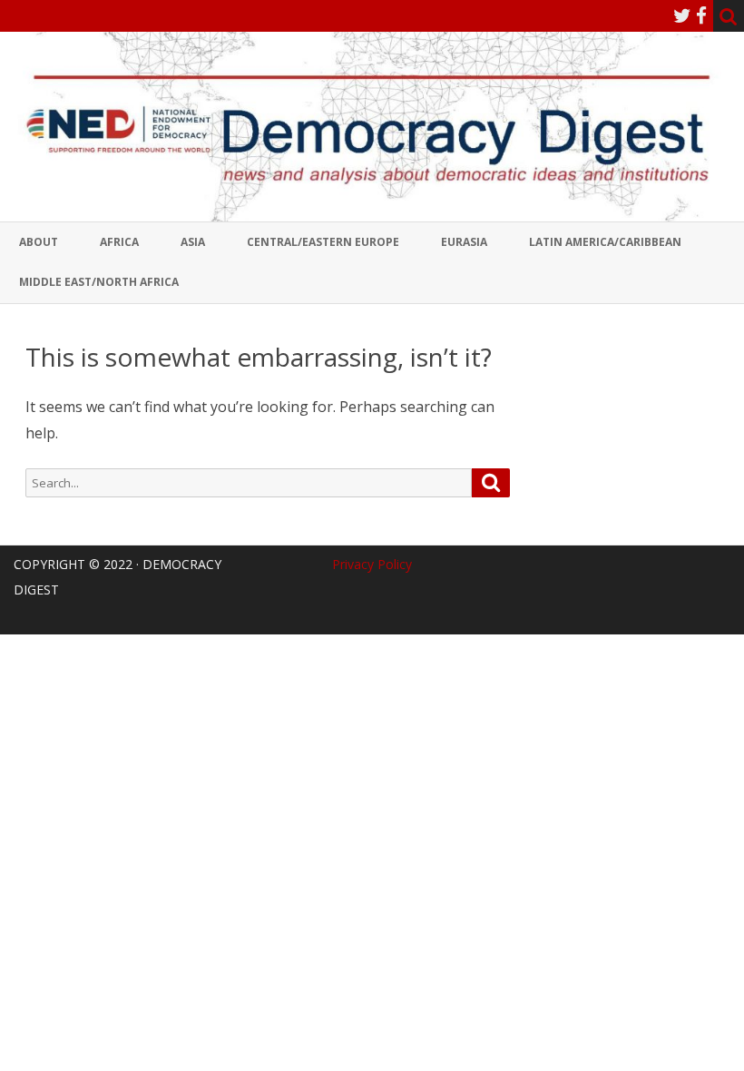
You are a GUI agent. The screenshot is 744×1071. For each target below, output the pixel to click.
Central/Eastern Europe (323, 242)
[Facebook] (701, 15)
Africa (119, 242)
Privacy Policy (372, 564)
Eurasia (464, 242)
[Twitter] (682, 15)
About (38, 242)
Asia (193, 242)
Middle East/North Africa (99, 282)
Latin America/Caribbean (605, 242)
